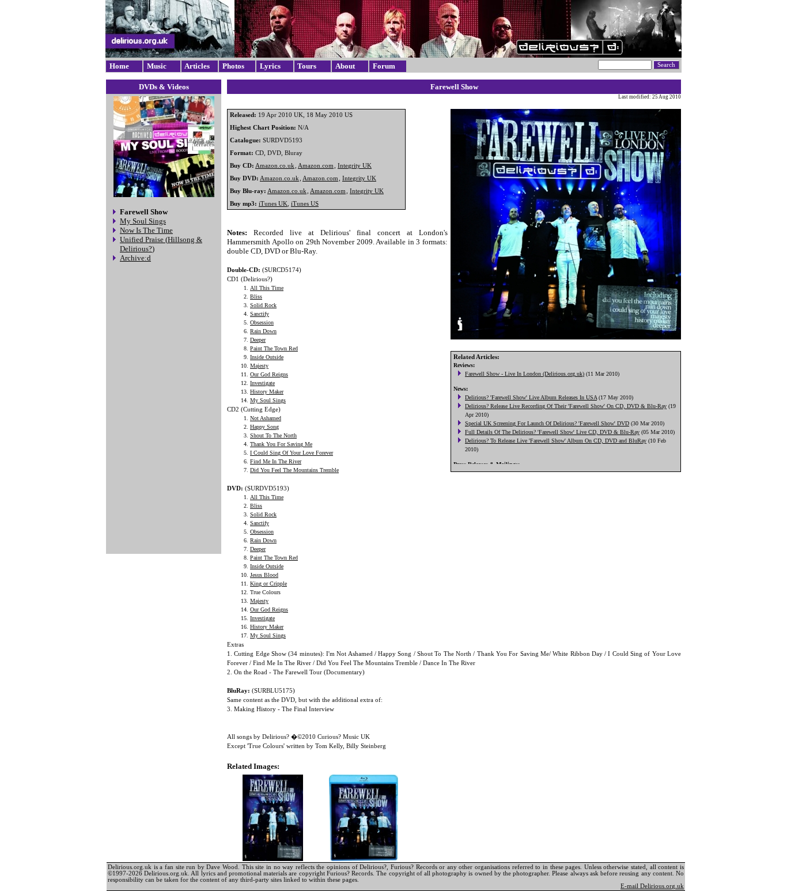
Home (119, 66)
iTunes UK (273, 204)
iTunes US (305, 204)
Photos (233, 66)
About (345, 66)
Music (157, 66)
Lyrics (270, 66)
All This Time (266, 288)
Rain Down (263, 331)
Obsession (262, 322)
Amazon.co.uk (274, 166)
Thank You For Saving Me (281, 444)
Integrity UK (355, 166)
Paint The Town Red (274, 348)
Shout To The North (273, 435)
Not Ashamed (265, 418)
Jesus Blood (264, 575)
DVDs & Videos (164, 86)
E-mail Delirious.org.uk (652, 886)
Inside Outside (266, 357)
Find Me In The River (275, 461)
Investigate (262, 383)
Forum (384, 66)
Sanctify (259, 314)
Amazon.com (316, 166)
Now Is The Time (146, 230)
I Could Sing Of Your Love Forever (291, 453)
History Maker (266, 391)
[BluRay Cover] (363, 817)
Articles (197, 66)
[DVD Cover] (272, 817)
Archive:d (135, 258)
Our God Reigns (269, 374)
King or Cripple (268, 583)
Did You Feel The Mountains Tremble (294, 470)
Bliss (256, 296)
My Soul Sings (143, 221)
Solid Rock (263, 305)
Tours (306, 66)
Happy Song (264, 427)
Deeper (258, 340)
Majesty (259, 366)
